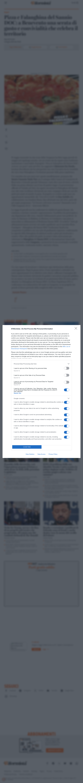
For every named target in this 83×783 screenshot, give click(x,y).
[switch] (66, 368)
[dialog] (41, 391)
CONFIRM (27, 447)
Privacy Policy (53, 454)
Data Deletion (30, 454)
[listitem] (41, 364)
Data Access (41, 454)
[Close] (76, 329)
